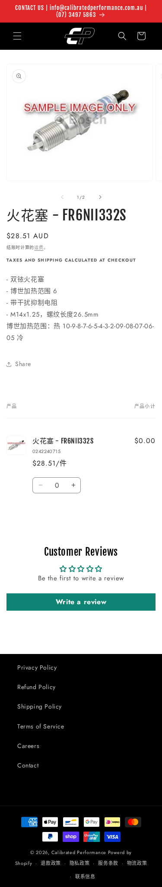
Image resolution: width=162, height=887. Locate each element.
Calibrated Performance (78, 852)
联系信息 (85, 876)
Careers (28, 745)
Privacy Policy (37, 667)
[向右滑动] (100, 197)
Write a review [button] (81, 602)
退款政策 (51, 863)
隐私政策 (80, 863)
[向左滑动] (62, 197)
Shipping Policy (39, 706)
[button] (17, 35)
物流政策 (137, 863)
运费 (38, 247)
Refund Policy (36, 687)
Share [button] (23, 363)
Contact (27, 765)
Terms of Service (40, 726)
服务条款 (108, 863)
